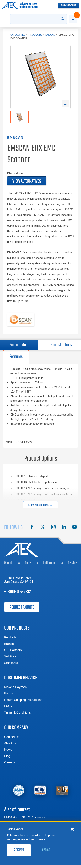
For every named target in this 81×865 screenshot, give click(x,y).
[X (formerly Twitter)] (42, 527)
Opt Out (46, 849)
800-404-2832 (68, 5)
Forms (8, 693)
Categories (17, 35)
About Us (10, 743)
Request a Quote (21, 607)
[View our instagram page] (53, 527)
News (8, 749)
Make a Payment (15, 687)
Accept (19, 850)
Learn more (37, 839)
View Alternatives (26, 181)
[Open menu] (5, 19)
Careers (9, 762)
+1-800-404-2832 (17, 592)
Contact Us (12, 737)
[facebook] (32, 527)
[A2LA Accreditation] (40, 790)
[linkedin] (64, 527)
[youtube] (74, 527)
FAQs (8, 706)
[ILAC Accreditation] (18, 790)
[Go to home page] (20, 5)
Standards (11, 662)
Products (35, 35)
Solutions (10, 656)
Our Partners (13, 650)
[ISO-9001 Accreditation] (62, 790)
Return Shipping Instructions (23, 700)
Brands (9, 643)
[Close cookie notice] (72, 829)
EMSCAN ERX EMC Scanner (24, 817)
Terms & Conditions (17, 712)
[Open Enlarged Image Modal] (65, 103)
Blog (7, 756)
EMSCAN (50, 35)
